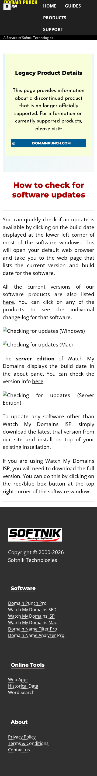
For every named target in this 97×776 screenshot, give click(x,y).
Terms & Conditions (28, 743)
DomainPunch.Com (51, 143)
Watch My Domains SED (32, 610)
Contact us (19, 750)
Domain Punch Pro (27, 603)
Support (53, 29)
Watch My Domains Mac (32, 622)
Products (54, 18)
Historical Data (23, 686)
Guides (73, 6)
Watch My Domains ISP (31, 616)
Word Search (21, 692)
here (8, 302)
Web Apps (18, 679)
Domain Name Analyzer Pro (36, 635)
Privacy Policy (22, 737)
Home (49, 6)
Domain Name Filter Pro (32, 629)
